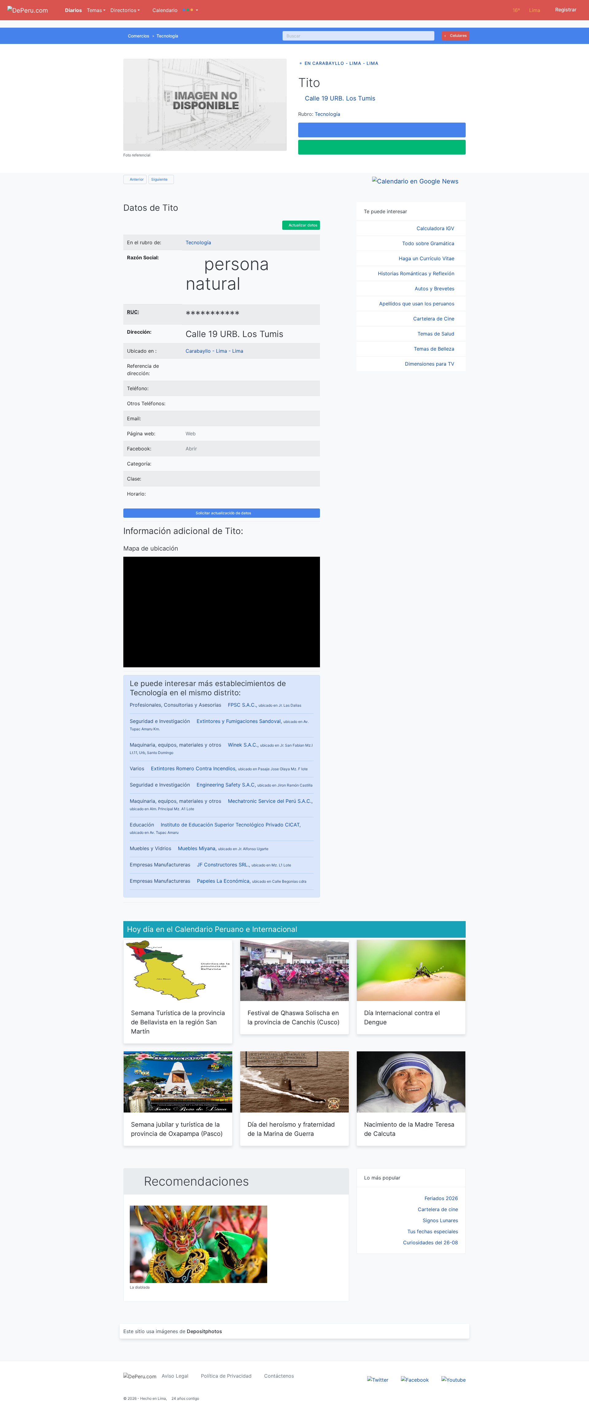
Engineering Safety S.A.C (226, 785)
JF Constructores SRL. (223, 864)
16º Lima (526, 10)
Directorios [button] (123, 10)
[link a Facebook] (415, 1379)
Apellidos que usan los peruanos (417, 303)
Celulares (458, 35)
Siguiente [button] (159, 179)
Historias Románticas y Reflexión (417, 273)
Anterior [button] (136, 179)
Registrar (565, 9)
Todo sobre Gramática (429, 243)
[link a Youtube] (453, 1379)
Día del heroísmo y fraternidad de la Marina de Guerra (291, 1129)
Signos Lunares (440, 1220)
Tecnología (167, 35)
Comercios (138, 35)
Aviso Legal (175, 1376)
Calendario (164, 10)
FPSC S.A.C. (242, 705)
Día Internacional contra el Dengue (402, 1017)
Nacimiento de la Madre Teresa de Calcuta (409, 1129)
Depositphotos (204, 1331)
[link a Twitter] (377, 1379)
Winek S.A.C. (242, 745)
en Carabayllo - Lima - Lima (342, 63)
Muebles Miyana (196, 848)
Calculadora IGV (436, 228)
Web (191, 433)
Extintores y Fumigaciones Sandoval (239, 721)
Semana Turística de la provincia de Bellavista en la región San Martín (178, 1022)
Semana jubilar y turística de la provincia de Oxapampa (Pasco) (177, 1129)
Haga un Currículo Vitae (427, 258)
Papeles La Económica (223, 881)
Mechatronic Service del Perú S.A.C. (269, 801)
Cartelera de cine (438, 1209)
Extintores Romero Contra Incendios (193, 768)
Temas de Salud (437, 334)
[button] (190, 10)
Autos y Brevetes (435, 288)
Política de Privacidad (226, 1376)
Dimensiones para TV (430, 364)
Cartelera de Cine (434, 319)
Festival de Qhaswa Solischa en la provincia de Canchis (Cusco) (294, 1017)
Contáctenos (279, 1376)
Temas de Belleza (435, 349)
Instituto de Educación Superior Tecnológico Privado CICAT (230, 825)
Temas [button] (94, 10)
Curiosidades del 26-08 (430, 1242)
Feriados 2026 (441, 1198)
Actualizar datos (302, 225)
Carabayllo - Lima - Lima (214, 351)
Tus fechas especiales (432, 1231)
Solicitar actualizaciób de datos (223, 513)
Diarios (73, 10)
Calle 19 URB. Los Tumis (340, 98)
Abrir (191, 448)
